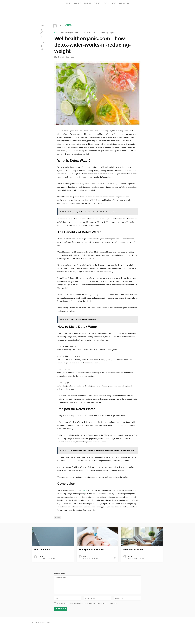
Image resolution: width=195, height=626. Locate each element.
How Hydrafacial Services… (93, 549)
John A (40, 556)
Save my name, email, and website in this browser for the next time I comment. (87, 603)
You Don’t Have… (43, 549)
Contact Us (124, 3)
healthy (85, 490)
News (114, 3)
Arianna (65, 26)
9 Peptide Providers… (134, 549)
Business (77, 3)
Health (105, 3)
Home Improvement (92, 3)
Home (68, 3)
